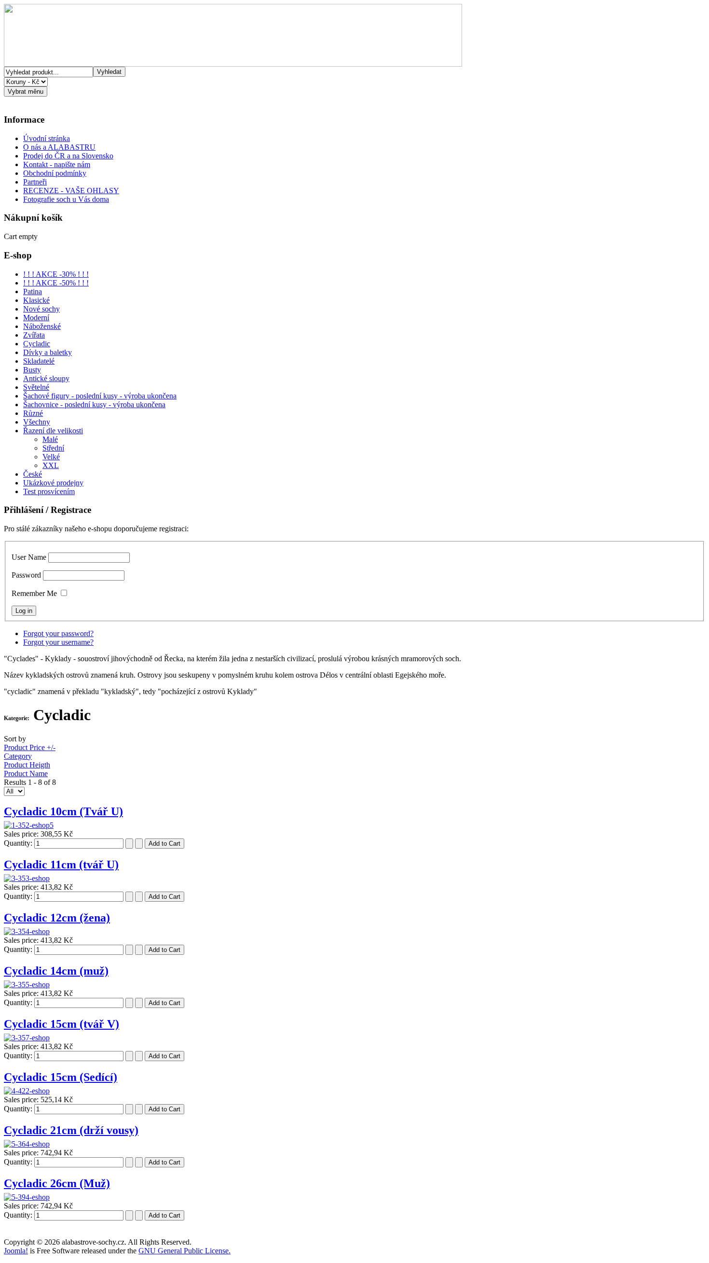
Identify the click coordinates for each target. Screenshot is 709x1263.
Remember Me (34, 593)
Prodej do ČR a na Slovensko (68, 156)
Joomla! (16, 1251)
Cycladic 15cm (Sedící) (60, 1077)
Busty (32, 370)
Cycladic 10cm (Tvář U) (63, 811)
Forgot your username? (58, 642)
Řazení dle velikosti (53, 430)
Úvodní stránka (46, 138)
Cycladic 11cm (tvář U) (61, 864)
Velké (51, 457)
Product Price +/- (29, 747)
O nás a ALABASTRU (59, 147)
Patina (32, 291)
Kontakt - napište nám (56, 164)
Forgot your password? (58, 633)
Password (26, 575)
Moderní (36, 317)
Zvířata (34, 335)
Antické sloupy (46, 378)
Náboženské (42, 326)
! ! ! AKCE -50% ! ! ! (56, 283)
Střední (53, 448)
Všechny (36, 422)
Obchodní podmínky (54, 173)
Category (18, 756)
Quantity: (19, 843)
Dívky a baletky (47, 352)
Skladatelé (39, 361)
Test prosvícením (49, 491)
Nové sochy (41, 309)
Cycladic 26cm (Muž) (57, 1183)
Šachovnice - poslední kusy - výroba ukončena (94, 404)
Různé (33, 413)
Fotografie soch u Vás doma (66, 199)
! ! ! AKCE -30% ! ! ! (56, 274)
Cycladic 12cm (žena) (57, 917)
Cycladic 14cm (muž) (56, 971)
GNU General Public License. (184, 1251)
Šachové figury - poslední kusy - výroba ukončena (100, 396)
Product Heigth (27, 765)
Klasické (36, 300)
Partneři (35, 182)
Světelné (36, 387)
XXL (50, 465)
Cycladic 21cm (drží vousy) (71, 1130)
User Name (29, 557)
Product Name (26, 773)
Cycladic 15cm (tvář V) (61, 1024)
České (32, 474)
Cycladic (36, 344)
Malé (50, 439)
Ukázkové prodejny (53, 483)
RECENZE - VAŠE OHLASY (71, 190)
